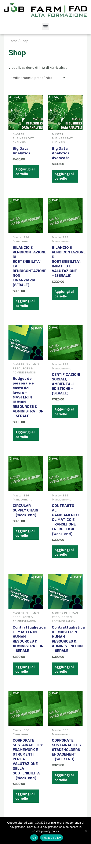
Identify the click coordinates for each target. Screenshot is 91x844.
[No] (86, 831)
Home (12, 41)
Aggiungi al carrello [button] (25, 171)
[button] (45, 26)
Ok (34, 837)
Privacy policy (51, 837)
